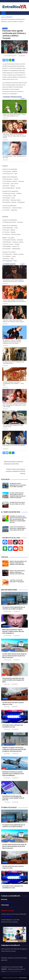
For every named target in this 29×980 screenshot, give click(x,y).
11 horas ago (7, 802)
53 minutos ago (7, 659)
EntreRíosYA (22, 55)
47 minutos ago (7, 635)
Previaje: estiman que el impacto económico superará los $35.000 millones (15, 471)
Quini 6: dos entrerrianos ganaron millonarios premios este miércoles (17, 572)
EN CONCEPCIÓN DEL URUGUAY (9, 743)
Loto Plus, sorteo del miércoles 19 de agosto (17, 580)
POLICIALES (5, 603)
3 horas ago (6, 684)
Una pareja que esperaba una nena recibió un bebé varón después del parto (13, 680)
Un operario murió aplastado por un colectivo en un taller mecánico (18, 485)
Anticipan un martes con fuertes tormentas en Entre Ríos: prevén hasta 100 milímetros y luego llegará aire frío (18, 519)
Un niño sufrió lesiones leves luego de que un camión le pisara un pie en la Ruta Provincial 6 (17, 495)
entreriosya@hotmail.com (13, 971)
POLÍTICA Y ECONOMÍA (7, 625)
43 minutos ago (7, 611)
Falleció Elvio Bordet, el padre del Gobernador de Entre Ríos (13, 463)
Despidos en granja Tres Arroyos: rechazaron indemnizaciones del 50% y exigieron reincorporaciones (14, 749)
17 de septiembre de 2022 (10, 55)
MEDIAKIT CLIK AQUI (7, 910)
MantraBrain (23, 977)
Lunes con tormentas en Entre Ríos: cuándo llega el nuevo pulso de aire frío (18, 528)
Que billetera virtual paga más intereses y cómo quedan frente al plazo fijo (13, 797)
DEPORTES (5, 28)
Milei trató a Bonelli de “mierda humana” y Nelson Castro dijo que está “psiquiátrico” (13, 631)
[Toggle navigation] (8, 13)
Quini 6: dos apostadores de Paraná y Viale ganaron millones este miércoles (18, 562)
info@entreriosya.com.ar (9, 901)
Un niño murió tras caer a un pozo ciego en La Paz (17, 503)
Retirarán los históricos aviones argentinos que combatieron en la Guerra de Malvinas (13, 773)
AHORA (4, 674)
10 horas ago (7, 729)
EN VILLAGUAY (6, 650)
